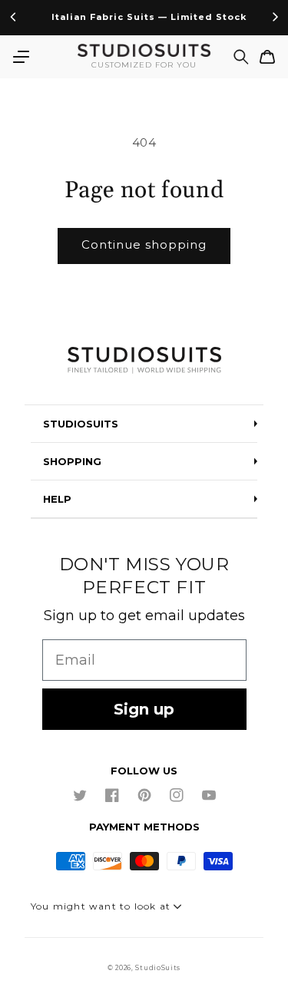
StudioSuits (157, 968)
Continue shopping (144, 244)
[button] (21, 57)
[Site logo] (144, 361)
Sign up (144, 709)
